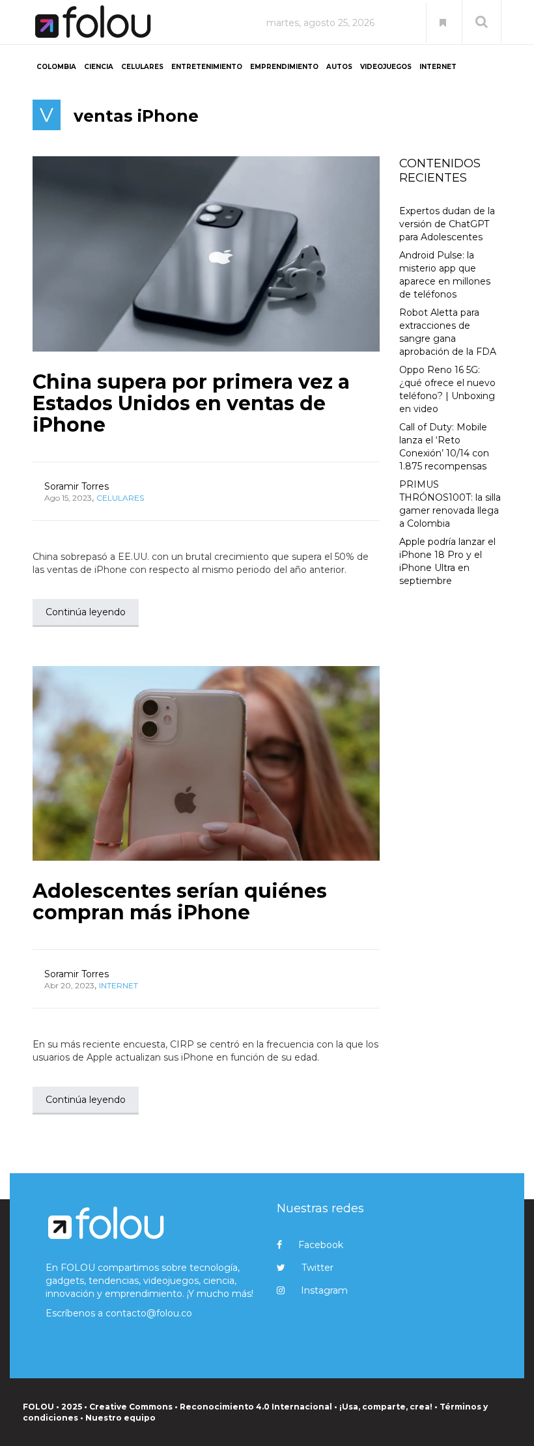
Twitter (317, 1267)
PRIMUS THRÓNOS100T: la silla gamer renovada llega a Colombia (450, 504)
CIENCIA (98, 67)
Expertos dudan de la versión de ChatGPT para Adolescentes (447, 224)
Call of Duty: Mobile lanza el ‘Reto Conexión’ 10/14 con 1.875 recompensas (444, 446)
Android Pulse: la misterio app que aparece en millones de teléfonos (444, 274)
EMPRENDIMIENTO (284, 67)
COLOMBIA (56, 67)
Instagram (324, 1290)
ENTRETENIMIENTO (206, 67)
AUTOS (339, 67)
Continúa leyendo (86, 612)
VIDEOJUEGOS (386, 67)
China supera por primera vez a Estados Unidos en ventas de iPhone (191, 403)
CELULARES (142, 67)
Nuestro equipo (120, 1418)
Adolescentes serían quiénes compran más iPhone (180, 902)
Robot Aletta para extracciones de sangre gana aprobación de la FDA (447, 332)
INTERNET (438, 67)
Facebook (320, 1245)
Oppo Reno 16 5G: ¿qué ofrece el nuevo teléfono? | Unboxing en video (447, 389)
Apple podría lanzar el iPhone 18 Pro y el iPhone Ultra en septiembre (447, 561)
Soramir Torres (76, 486)
